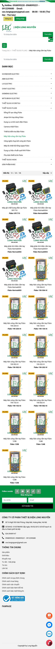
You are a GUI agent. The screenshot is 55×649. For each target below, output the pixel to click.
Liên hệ (4, 568)
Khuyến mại (6, 559)
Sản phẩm (6, 552)
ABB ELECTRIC (7, 79)
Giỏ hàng (51, 39)
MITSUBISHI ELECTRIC (11, 98)
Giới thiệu (5, 555)
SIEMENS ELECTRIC (9, 94)
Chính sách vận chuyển (10, 584)
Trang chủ (6, 50)
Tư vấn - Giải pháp (8, 562)
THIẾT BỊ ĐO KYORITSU (11, 103)
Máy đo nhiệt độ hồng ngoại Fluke (16, 146)
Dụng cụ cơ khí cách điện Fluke (16, 122)
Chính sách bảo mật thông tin (13, 591)
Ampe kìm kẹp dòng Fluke (13, 117)
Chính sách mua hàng (10, 581)
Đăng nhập (20, 19)
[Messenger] (49, 625)
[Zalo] (49, 634)
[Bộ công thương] (13, 598)
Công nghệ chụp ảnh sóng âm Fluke (17, 141)
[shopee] (49, 616)
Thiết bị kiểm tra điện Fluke (14, 132)
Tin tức (4, 565)
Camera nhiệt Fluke (11, 127)
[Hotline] (49, 643)
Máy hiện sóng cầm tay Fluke (15, 136)
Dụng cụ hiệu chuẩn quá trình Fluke (17, 150)
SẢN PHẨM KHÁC (8, 164)
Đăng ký (8, 19)
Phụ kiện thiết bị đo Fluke (13, 155)
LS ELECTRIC (7, 84)
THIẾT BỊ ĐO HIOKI (9, 160)
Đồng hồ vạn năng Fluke (13, 113)
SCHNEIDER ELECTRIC (10, 74)
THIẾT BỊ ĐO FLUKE (19, 50)
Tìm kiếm (47, 34)
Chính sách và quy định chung (13, 578)
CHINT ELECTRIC (8, 89)
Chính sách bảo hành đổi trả (12, 588)
